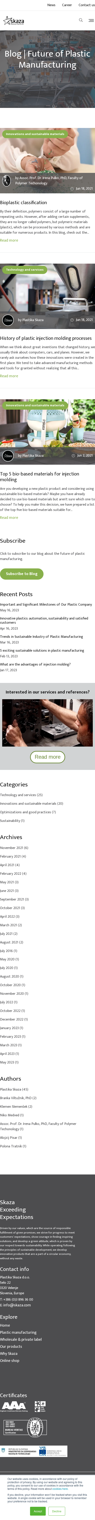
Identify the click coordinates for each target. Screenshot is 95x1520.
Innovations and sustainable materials (35, 134)
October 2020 (12, 985)
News (51, 5)
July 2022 (8, 1002)
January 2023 (11, 1028)
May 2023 (9, 1062)
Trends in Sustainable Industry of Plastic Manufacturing (41, 637)
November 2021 (14, 848)
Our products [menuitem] (11, 1347)
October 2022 (12, 1011)
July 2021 (8, 934)
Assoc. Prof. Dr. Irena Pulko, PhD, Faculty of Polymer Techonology (38, 1126)
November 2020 (14, 994)
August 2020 (11, 976)
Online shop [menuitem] (9, 1361)
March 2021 (11, 925)
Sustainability (12, 821)
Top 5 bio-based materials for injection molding (39, 477)
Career (67, 5)
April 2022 (9, 916)
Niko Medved (12, 1115)
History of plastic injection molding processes (46, 338)
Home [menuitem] (5, 1326)
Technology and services (25, 269)
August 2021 (11, 942)
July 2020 (9, 968)
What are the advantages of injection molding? (35, 664)
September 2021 (14, 899)
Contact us (87, 5)
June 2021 (9, 891)
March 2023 (11, 1045)
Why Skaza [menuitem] (8, 1354)
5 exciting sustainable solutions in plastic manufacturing (42, 651)
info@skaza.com (17, 1305)
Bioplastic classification (23, 203)
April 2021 (10, 865)
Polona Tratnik (13, 1146)
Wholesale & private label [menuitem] (21, 1340)
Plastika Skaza (14, 1089)
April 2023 (9, 1054)
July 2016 (8, 951)
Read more (9, 241)
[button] (90, 20)
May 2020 (9, 959)
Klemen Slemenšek (16, 1106)
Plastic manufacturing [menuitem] (18, 1333)
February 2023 (12, 1036)
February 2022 (13, 873)
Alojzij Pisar (11, 1138)
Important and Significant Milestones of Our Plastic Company (46, 605)
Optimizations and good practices (28, 812)
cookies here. (60, 1488)
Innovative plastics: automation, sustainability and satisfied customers (44, 620)
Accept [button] (38, 1511)
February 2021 (13, 856)
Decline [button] (56, 1511)
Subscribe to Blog (22, 574)
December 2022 (14, 1019)
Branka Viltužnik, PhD (18, 1098)
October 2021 (12, 908)
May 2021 (9, 882)
